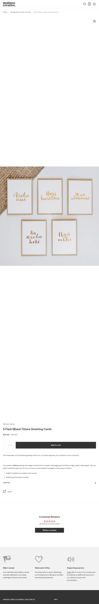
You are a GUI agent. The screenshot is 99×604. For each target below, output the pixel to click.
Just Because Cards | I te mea (20, 12)
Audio (69, 572)
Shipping (6, 483)
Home (5, 12)
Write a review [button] (49, 530)
